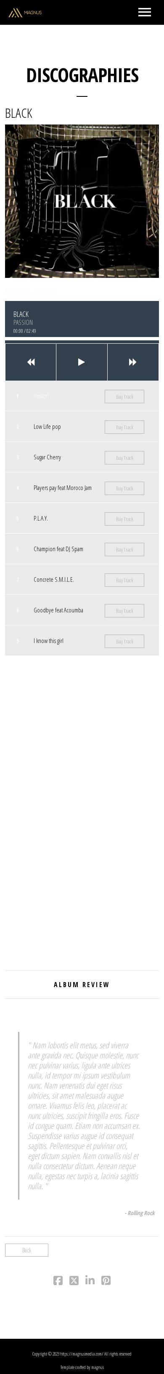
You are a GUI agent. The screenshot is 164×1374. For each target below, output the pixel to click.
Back (26, 1250)
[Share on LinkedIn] (90, 1282)
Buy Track (124, 396)
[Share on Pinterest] (106, 1282)
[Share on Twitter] (74, 1282)
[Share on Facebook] (58, 1282)
